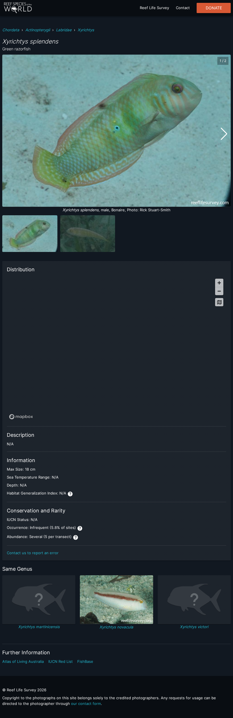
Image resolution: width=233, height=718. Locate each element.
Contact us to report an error (33, 553)
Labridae (64, 30)
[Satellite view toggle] (219, 302)
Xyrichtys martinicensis (39, 626)
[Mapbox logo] (21, 416)
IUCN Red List (60, 661)
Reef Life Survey (154, 7)
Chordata (10, 30)
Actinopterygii (37, 30)
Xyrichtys (86, 30)
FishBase (85, 661)
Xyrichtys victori (194, 626)
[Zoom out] (219, 291)
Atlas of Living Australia (23, 661)
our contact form (86, 703)
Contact (183, 7)
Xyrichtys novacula (116, 627)
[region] (116, 348)
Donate (214, 8)
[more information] (70, 494)
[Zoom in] (219, 283)
